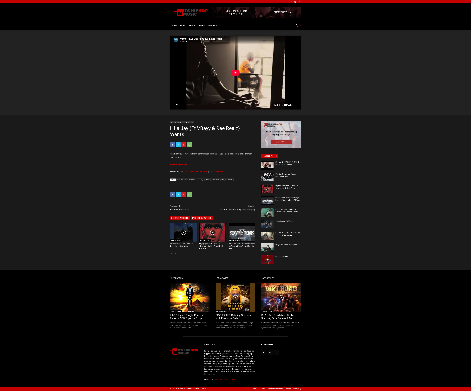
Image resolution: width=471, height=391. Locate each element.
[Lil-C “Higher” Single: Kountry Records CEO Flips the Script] (190, 297)
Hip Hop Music (190, 180)
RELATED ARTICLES (180, 218)
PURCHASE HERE (178, 164)
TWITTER (189, 171)
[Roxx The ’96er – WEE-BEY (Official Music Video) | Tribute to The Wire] (267, 212)
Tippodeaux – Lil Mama (284, 221)
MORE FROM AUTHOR (201, 218)
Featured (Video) (205, 240)
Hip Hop (180, 180)
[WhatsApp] (189, 144)
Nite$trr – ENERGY (282, 256)
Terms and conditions (275, 389)
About (255, 389)
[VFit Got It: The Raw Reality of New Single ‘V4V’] (267, 177)
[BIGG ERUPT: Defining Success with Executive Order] (235, 297)
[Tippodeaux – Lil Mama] (267, 224)
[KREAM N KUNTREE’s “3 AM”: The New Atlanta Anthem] (267, 165)
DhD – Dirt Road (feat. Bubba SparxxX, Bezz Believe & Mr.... (277, 317)
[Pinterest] (183, 144)
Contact (262, 389)
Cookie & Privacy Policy (293, 389)
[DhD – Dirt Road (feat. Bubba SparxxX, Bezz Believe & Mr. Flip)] (281, 297)
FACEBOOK (202, 171)
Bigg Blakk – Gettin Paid (179, 209)
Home (174, 25)
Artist (202, 25)
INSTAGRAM (216, 171)
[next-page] (175, 253)
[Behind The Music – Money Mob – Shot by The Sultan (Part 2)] (267, 236)
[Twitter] (299, 1)
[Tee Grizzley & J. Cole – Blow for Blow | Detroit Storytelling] (183, 232)
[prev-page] (171, 253)
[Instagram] (295, 1)
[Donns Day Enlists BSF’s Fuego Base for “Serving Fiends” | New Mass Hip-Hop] (242, 232)
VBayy (224, 180)
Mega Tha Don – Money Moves (287, 245)
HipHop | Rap (189, 122)
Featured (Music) (176, 240)
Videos (192, 25)
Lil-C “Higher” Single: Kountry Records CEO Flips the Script (186, 317)
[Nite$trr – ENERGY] (267, 259)
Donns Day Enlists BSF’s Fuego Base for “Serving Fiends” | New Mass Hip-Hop (242, 246)
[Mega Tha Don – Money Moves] (267, 247)
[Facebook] (291, 1)
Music (183, 25)
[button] (297, 26)
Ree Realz (215, 180)
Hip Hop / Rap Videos (177, 122)
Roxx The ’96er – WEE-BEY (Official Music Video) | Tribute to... (286, 211)
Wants (230, 180)
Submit (211, 25)
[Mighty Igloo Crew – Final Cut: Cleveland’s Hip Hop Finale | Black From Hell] (212, 232)
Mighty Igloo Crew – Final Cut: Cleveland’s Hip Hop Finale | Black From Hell (211, 246)
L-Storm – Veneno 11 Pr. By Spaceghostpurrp (237, 209)
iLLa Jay (200, 180)
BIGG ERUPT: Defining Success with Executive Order (233, 317)
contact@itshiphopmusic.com (225, 379)
